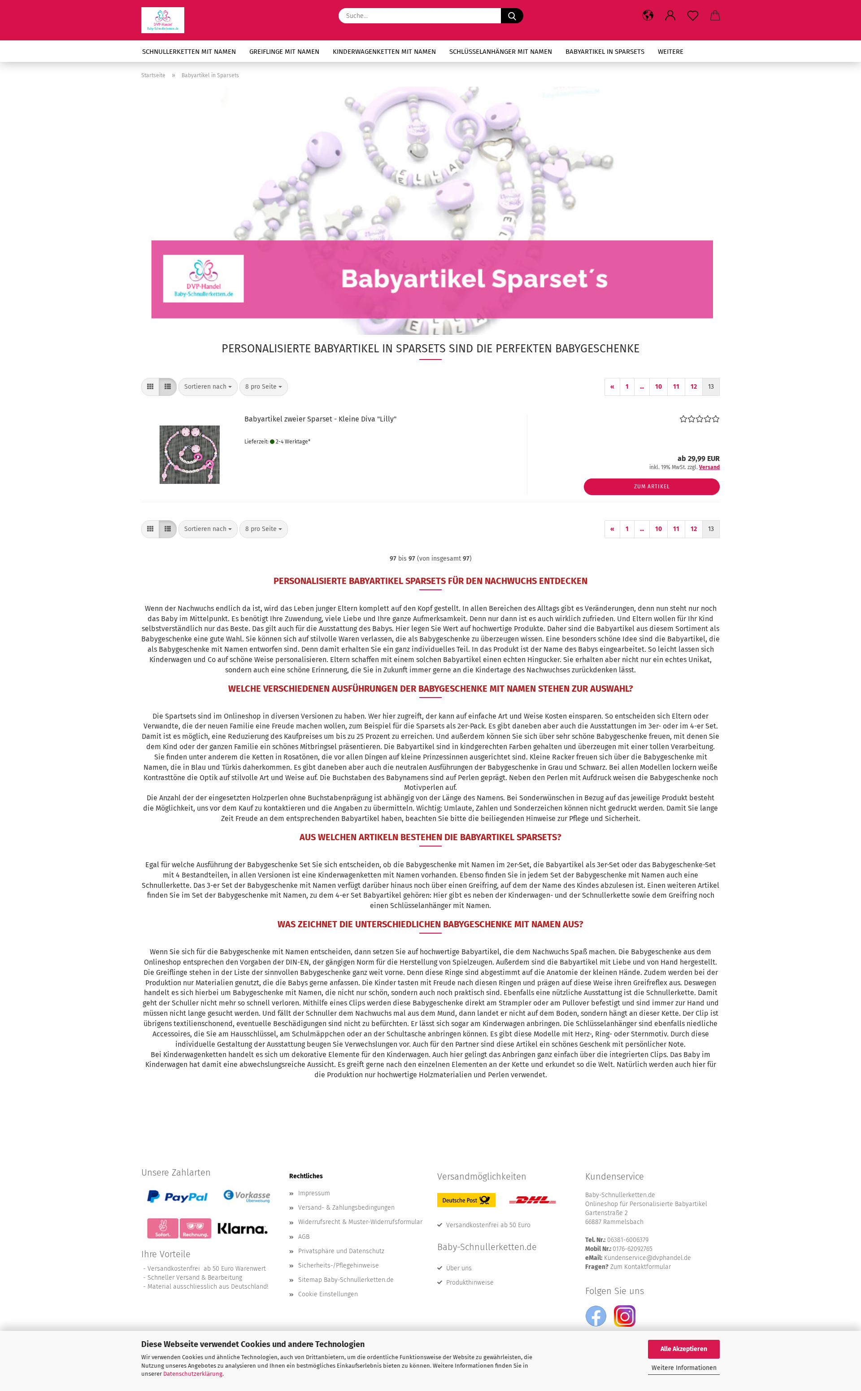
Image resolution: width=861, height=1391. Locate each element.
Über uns (459, 1268)
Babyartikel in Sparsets (604, 52)
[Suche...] (512, 15)
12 (694, 387)
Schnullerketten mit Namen (189, 52)
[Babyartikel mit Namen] (166, 20)
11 (676, 387)
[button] (648, 15)
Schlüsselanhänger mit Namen (500, 52)
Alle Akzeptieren (684, 1349)
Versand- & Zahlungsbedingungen (346, 1207)
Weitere (670, 52)
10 (658, 387)
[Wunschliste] (693, 15)
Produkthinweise (470, 1282)
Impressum (314, 1193)
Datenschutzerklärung (192, 1373)
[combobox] (208, 387)
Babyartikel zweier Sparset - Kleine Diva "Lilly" (320, 419)
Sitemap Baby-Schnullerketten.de (346, 1280)
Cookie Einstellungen (328, 1294)
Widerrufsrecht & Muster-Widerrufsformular (360, 1222)
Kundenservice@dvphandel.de (647, 1258)
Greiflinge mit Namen (284, 52)
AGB (303, 1237)
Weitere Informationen (684, 1368)
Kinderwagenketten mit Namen (384, 52)
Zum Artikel (652, 486)
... (642, 387)
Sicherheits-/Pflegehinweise (338, 1265)
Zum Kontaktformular (640, 1267)
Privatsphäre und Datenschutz (341, 1251)
